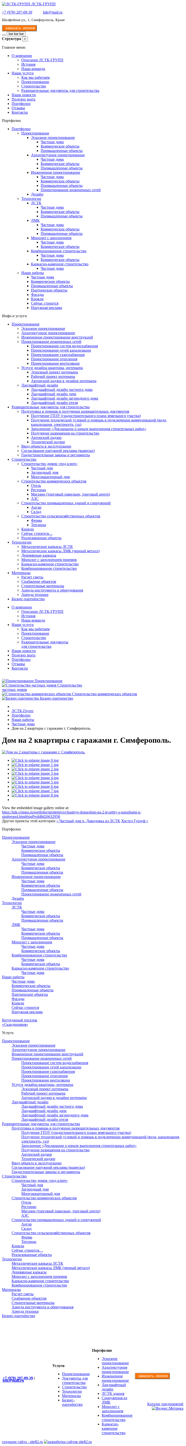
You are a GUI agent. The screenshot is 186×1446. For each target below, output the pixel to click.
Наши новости (24, 95)
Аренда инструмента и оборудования (52, 590)
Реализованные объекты (41, 538)
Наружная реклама (46, 308)
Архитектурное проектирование (58, 155)
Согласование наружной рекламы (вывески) (58, 451)
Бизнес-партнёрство (28, 599)
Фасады (37, 294)
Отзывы (18, 108)
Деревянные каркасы (38, 555)
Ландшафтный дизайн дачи (53, 394)
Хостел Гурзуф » (134, 821)
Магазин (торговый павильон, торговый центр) (70, 494)
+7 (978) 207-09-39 (17, 12)
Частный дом (42, 468)
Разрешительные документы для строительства (60, 90)
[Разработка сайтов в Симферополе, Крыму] (68, 1442)
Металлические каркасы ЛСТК (47, 547)
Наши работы (32, 273)
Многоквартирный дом (50, 477)
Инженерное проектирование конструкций (57, 337)
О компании (22, 56)
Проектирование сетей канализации (61, 350)
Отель (36, 485)
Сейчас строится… (37, 533)
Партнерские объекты (49, 290)
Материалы (21, 573)
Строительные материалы (42, 586)
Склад (36, 512)
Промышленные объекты (62, 151)
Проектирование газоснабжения (58, 355)
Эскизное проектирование (53, 137)
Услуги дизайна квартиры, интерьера (52, 368)
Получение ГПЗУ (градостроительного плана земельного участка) (86, 416)
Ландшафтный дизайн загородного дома (64, 398)
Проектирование (35, 82)
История (28, 64)
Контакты (20, 112)
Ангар (36, 507)
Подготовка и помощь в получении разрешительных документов (75, 411)
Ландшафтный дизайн (39, 385)
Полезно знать (23, 99)
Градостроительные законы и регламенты (55, 455)
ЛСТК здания (113, 1393)
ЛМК (35, 220)
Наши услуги (23, 73)
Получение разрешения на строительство (65, 433)
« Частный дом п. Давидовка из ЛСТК (88, 821)
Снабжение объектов (38, 581)
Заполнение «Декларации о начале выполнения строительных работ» (88, 429)
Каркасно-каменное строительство (59, 264)
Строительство (33, 86)
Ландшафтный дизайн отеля (54, 403)
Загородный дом (44, 472)
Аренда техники (34, 595)
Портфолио (21, 104)
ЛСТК (36, 203)
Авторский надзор (46, 437)
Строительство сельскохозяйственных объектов (60, 516)
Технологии (31, 199)
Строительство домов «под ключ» (49, 464)
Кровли (37, 299)
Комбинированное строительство (58, 251)
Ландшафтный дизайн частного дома (62, 389)
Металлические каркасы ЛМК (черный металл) (60, 551)
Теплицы (38, 525)
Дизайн (37, 194)
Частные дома (52, 142)
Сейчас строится (44, 303)
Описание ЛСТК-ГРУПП (42, 60)
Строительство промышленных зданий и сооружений (66, 503)
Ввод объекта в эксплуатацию (46, 446)
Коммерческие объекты (60, 146)
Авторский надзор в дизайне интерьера (63, 381)
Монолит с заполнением (51, 238)
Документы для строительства (75, 1380)
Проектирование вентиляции (55, 363)
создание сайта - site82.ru (22, 1442)
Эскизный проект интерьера (54, 372)
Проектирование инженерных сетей (71, 190)
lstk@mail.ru (52, 12)
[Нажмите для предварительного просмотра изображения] (43, 752)
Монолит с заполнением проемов (49, 560)
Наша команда (33, 69)
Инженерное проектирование (55, 172)
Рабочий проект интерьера (53, 376)
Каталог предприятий (165, 1404)
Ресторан (38, 490)
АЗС (35, 499)
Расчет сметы (32, 577)
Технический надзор (48, 442)
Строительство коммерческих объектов (53, 481)
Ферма (36, 520)
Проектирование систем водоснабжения (64, 346)
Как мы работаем (35, 77)
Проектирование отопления (54, 359)
